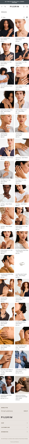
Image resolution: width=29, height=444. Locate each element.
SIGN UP (26, 411)
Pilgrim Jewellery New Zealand (11, 438)
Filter (4, 17)
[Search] (5, 6)
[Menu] (2, 6)
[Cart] (27, 6)
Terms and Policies (14, 441)
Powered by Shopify (23, 438)
